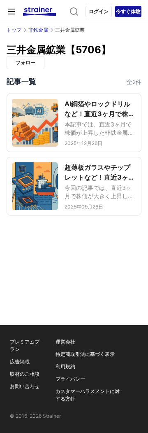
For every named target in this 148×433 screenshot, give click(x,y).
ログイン (99, 11)
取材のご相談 (24, 374)
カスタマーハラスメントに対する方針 (88, 395)
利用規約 (65, 366)
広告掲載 (20, 361)
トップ (14, 30)
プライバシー (70, 379)
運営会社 (65, 342)
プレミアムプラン (24, 345)
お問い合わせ (24, 386)
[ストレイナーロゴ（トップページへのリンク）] (39, 11)
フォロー (25, 62)
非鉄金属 (38, 30)
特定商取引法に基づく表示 (85, 354)
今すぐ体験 (128, 11)
